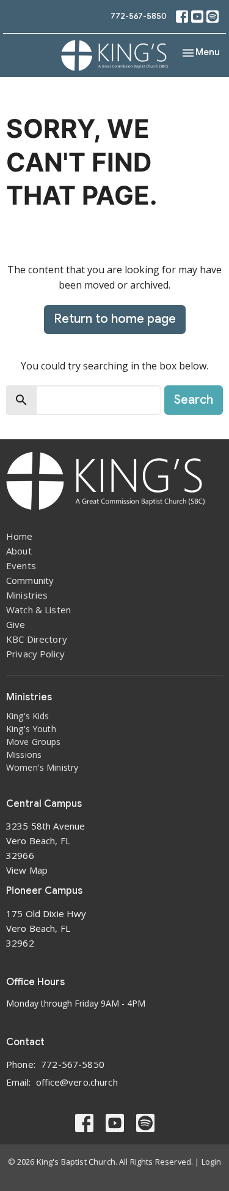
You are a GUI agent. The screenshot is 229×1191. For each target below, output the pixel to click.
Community (30, 580)
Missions (24, 754)
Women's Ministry (42, 767)
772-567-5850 (139, 16)
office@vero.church (77, 1082)
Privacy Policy (35, 654)
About (19, 551)
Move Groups (33, 741)
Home (19, 536)
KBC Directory (36, 639)
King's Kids (27, 716)
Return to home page (115, 319)
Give (16, 624)
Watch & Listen (38, 609)
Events (21, 565)
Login (212, 1161)
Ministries (27, 595)
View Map (27, 870)
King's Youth (31, 729)
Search (193, 399)
